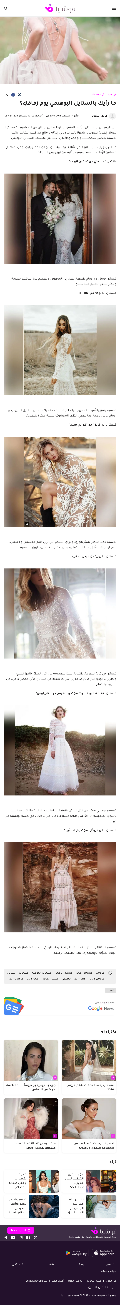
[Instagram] (20, 1237)
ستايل (11, 973)
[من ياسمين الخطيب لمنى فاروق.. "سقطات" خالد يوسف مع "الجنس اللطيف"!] (101, 1181)
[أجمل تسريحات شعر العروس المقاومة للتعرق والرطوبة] (89, 1118)
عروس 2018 (16, 979)
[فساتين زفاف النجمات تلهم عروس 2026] (89, 1060)
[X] (19, 95)
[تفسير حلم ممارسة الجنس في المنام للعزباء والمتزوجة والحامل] (101, 1206)
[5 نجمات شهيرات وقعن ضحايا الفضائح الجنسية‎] (44, 1181)
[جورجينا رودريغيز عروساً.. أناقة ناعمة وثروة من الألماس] (31, 1060)
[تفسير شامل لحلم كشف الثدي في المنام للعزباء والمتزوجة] (44, 1206)
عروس (100, 973)
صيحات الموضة (41, 973)
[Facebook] (13, 95)
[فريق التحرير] (112, 116)
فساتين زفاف (84, 973)
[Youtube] (13, 1237)
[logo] (60, 8)
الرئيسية (112, 95)
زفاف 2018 (80, 979)
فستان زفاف (50, 979)
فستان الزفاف (63, 973)
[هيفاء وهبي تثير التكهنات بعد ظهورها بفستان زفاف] (31, 1118)
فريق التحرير (99, 116)
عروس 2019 (97, 979)
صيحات (23, 973)
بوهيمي (66, 979)
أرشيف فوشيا (97, 95)
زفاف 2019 (33, 979)
